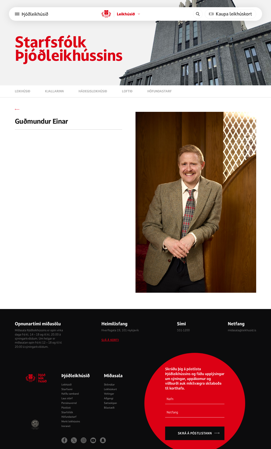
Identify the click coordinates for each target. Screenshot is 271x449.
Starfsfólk (67, 412)
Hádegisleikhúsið (93, 91)
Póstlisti (66, 407)
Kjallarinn (54, 91)
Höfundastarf (159, 91)
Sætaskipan (110, 403)
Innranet (66, 426)
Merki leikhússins (70, 421)
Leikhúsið (22, 91)
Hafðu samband (70, 393)
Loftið (127, 91)
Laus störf (67, 398)
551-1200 (183, 330)
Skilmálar (109, 384)
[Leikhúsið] (106, 14)
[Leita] (197, 14)
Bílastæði (109, 407)
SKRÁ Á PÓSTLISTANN (195, 433)
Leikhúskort (110, 389)
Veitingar (109, 393)
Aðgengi (108, 398)
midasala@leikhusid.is (242, 330)
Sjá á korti (110, 340)
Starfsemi (66, 389)
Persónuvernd (69, 403)
